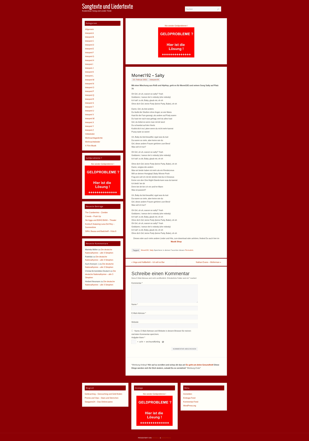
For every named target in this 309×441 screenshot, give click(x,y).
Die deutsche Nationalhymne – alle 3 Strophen (100, 274)
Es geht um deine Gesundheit (199, 365)
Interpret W (89, 119)
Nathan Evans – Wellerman (208, 262)
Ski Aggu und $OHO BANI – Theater (100, 220)
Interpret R (89, 99)
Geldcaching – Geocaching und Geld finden (103, 394)
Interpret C (89, 41)
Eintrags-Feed (189, 398)
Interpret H (89, 60)
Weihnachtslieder (92, 142)
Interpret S (89, 103)
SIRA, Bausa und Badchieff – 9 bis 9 (100, 231)
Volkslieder (90, 134)
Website (134, 322)
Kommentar (137, 283)
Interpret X (89, 122)
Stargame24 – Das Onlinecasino (99, 402)
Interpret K (89, 72)
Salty (151, 250)
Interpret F (89, 53)
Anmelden (187, 394)
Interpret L (89, 76)
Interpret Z (89, 130)
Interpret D (89, 45)
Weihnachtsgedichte (94, 138)
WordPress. (166, 438)
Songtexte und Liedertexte (107, 7)
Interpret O (89, 87)
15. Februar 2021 (140, 80)
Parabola (156, 438)
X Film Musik (90, 146)
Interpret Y (89, 126)
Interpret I (89, 64)
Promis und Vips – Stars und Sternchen (101, 398)
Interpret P (89, 91)
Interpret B (89, 37)
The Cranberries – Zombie (96, 212)
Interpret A (89, 33)
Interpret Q (89, 95)
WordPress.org (189, 406)
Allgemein (89, 29)
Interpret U (89, 111)
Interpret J (89, 68)
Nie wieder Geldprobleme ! (176, 26)
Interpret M (154, 80)
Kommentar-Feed (190, 402)
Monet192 (145, 250)
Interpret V (89, 115)
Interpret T (89, 107)
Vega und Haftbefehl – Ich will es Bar (148, 262)
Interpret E (89, 49)
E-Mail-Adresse (138, 313)
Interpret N (89, 84)
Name (134, 304)
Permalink (189, 250)
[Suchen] (218, 9)
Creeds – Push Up (93, 216)
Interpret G (89, 56)
